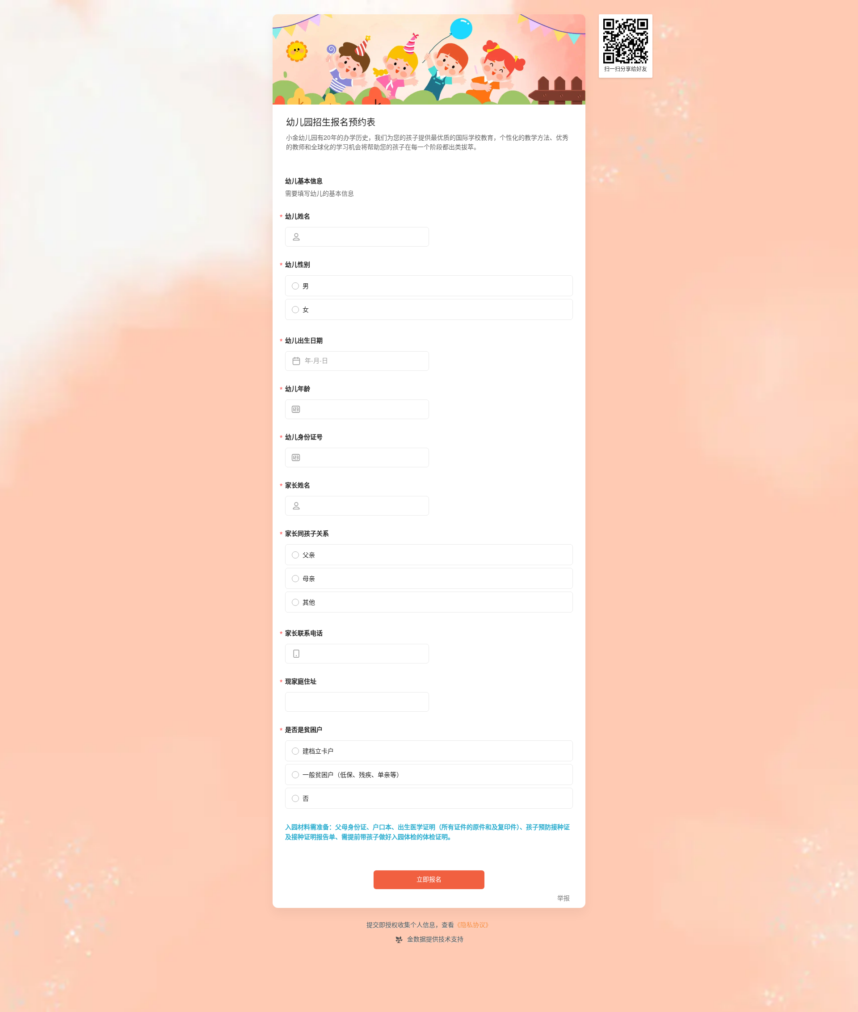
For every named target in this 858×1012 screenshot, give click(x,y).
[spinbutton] (357, 409)
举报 (563, 898)
